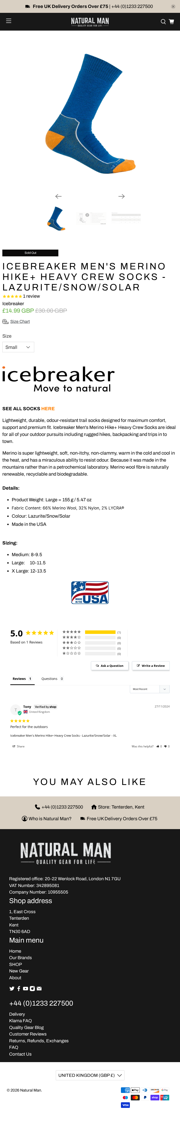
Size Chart (20, 321)
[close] (173, 6)
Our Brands (20, 957)
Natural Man (30, 1090)
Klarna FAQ (20, 1020)
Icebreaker (13, 303)
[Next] (121, 196)
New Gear (19, 970)
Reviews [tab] (19, 678)
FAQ (13, 1047)
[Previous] (58, 196)
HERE (48, 408)
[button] (159, 746)
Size (6, 336)
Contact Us (20, 1054)
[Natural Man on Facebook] (19, 989)
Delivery (17, 1014)
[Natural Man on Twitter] (12, 989)
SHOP (15, 964)
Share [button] (20, 746)
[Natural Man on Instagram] (32, 989)
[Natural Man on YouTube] (25, 989)
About (15, 977)
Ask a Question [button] (112, 666)
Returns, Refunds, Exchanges (39, 1040)
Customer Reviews (28, 1034)
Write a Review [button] (153, 666)
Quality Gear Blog (26, 1027)
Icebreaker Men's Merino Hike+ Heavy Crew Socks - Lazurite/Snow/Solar (60, 735)
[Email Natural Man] (39, 989)
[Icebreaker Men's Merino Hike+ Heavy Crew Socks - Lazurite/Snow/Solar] (90, 113)
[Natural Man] (90, 21)
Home (15, 951)
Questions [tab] (49, 678)
